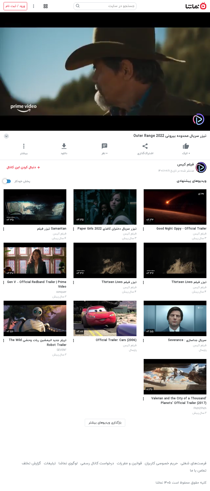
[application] (105, 71)
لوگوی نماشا (68, 463)
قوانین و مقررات (129, 463)
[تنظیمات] (33, 6)
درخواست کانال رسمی (97, 463)
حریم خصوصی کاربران (161, 463)
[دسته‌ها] (45, 6)
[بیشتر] (143, 229)
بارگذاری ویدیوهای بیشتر (105, 422)
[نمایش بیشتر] (7, 136)
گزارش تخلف (31, 463)
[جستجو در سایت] (78, 6)
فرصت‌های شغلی (193, 463)
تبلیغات (50, 463)
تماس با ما (198, 470)
